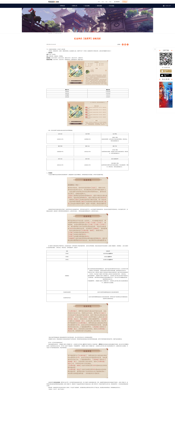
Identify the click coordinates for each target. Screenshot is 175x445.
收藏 (110, 1)
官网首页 (62, 5)
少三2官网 (55, 33)
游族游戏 (118, 1)
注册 (103, 1)
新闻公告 (74, 5)
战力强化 (60, 33)
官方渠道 (111, 5)
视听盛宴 (99, 5)
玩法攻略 (86, 5)
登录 (99, 1)
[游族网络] (53, 1)
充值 (106, 1)
